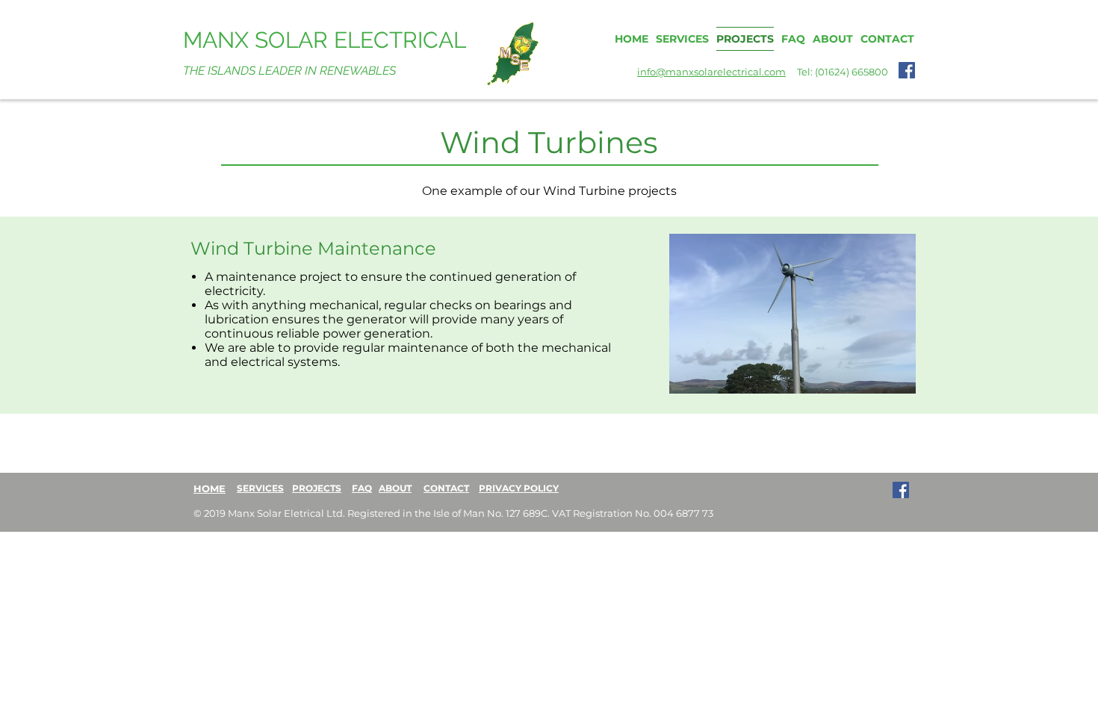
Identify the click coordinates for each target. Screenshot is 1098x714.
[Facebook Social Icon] (907, 70)
